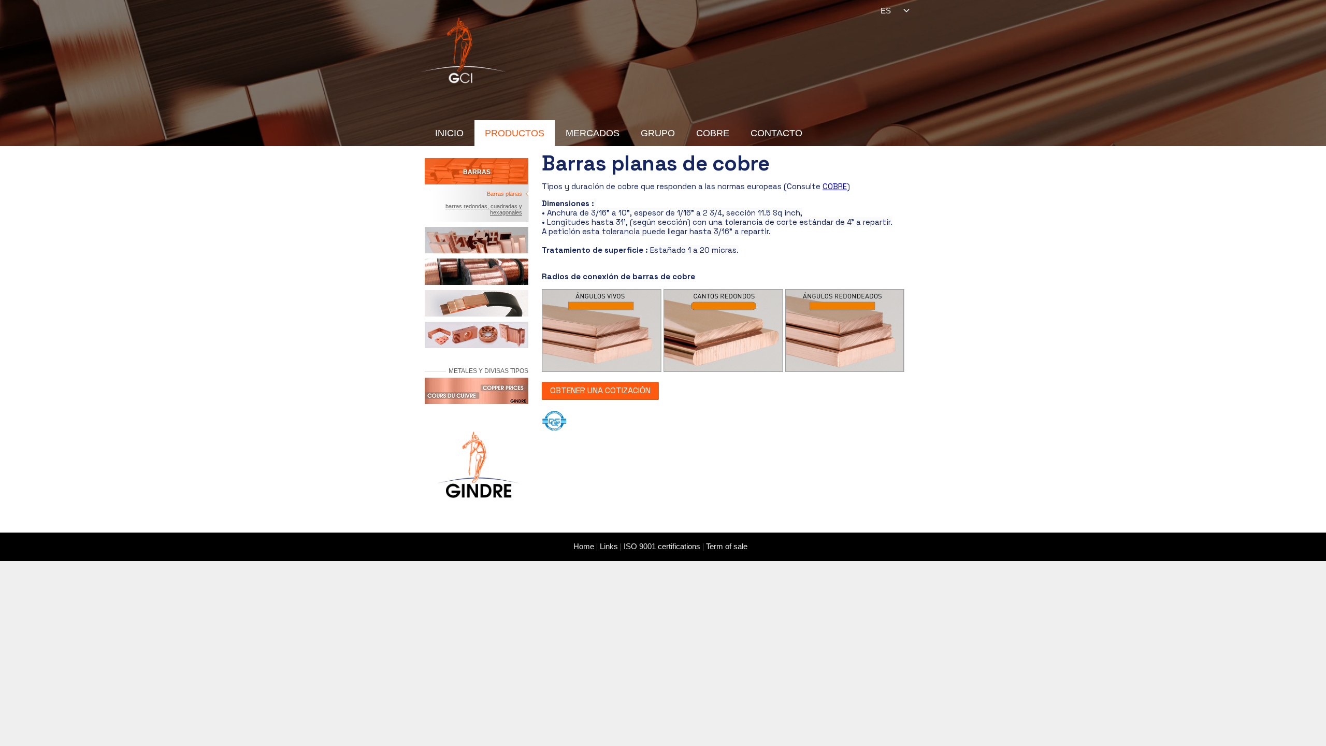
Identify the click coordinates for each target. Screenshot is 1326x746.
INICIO (449, 133)
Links (609, 546)
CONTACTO (776, 133)
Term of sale (726, 546)
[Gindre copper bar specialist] (463, 49)
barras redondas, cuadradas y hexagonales (483, 209)
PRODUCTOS (514, 133)
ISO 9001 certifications (662, 546)
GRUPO (658, 133)
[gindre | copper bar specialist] (477, 471)
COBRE (712, 133)
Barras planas (504, 194)
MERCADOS (592, 133)
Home (583, 546)
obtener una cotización (600, 390)
